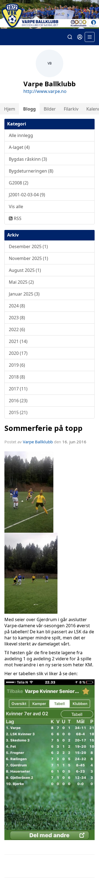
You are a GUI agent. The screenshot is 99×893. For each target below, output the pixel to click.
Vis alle (16, 206)
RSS (17, 218)
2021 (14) (18, 341)
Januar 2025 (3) (24, 294)
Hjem (9, 109)
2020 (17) (18, 353)
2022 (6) (17, 329)
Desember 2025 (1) (28, 246)
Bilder (50, 109)
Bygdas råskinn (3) (28, 159)
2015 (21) (18, 412)
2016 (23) (18, 401)
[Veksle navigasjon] (90, 37)
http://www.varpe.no (45, 91)
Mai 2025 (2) (21, 282)
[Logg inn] (80, 37)
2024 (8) (17, 306)
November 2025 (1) (28, 258)
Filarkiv (71, 109)
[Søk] (70, 37)
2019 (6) (17, 365)
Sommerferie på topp (43, 428)
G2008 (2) (18, 183)
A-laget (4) (19, 147)
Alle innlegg (21, 135)
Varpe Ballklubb (38, 441)
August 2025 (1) (25, 270)
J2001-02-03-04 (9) (27, 195)
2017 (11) (18, 389)
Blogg (29, 109)
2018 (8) (17, 377)
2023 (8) (17, 318)
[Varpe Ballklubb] (49, 14)
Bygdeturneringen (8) (31, 171)
